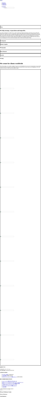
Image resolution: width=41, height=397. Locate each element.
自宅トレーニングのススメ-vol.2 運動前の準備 (11, 383)
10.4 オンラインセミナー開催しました (9, 376)
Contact (4, 4)
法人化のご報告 (5, 374)
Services (4, 3)
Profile (4, 2)
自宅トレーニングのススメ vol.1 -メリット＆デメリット (12, 382)
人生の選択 (4, 375)
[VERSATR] (20, 1)
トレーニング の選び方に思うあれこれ (9, 381)
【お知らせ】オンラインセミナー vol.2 (9, 384)
